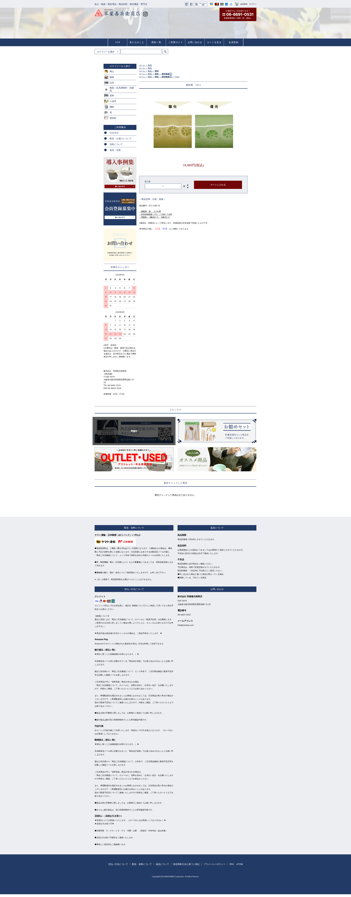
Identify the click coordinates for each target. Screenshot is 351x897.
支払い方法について (118, 864)
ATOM (240, 864)
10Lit (177, 77)
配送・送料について (142, 864)
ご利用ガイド (175, 42)
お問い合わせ (195, 42)
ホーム (142, 65)
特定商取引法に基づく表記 (186, 864)
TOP (117, 42)
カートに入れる (218, 185)
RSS (232, 864)
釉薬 (150, 65)
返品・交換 (115, 150)
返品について (162, 864)
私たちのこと (137, 42)
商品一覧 (156, 42)
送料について (116, 144)
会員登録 (243, 4)
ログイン (252, 4)
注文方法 (114, 132)
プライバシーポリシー (215, 864)
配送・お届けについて (121, 138)
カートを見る (214, 42)
